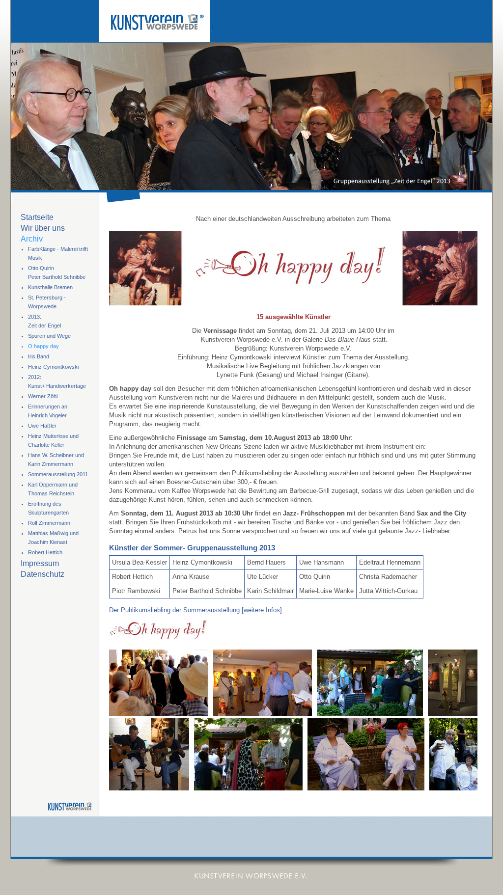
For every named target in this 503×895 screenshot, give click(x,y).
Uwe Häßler (42, 426)
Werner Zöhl (42, 396)
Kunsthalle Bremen (50, 287)
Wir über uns (43, 228)
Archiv (32, 239)
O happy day (43, 346)
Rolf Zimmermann (49, 523)
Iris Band (38, 356)
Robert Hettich (45, 552)
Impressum (40, 563)
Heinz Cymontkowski (53, 367)
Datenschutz (42, 574)
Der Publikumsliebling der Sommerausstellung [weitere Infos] (195, 610)
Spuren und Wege (49, 336)
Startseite (37, 217)
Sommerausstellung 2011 (58, 474)
